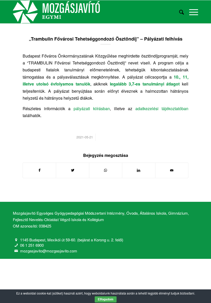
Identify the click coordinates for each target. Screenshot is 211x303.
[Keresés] (179, 11)
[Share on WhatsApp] (105, 170)
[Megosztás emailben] (171, 170)
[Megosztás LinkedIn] (138, 170)
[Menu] (191, 11)
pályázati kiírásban (92, 108)
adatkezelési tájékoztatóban (161, 108)
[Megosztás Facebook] (39, 170)
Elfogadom (105, 299)
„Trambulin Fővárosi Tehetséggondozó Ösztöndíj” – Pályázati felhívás (105, 38)
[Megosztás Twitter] (72, 170)
